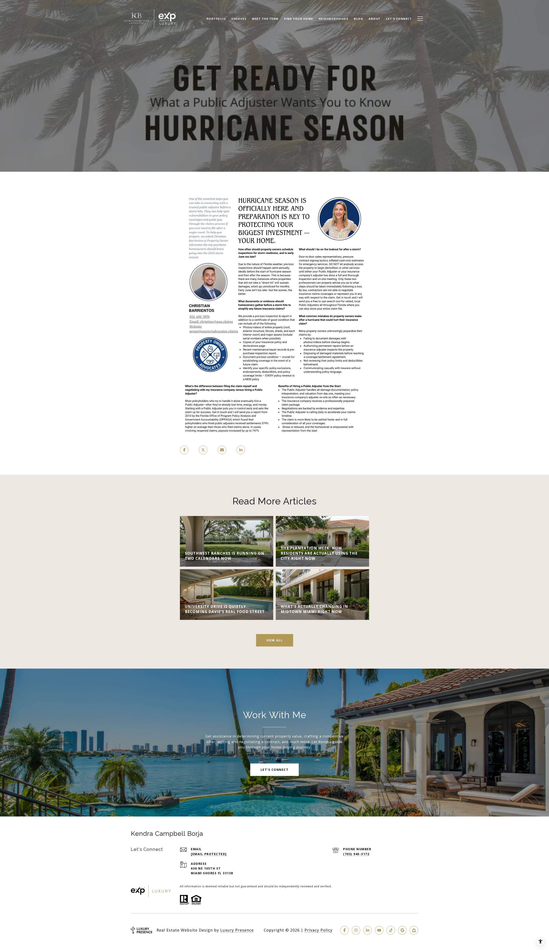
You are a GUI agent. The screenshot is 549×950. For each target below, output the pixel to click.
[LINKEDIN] (367, 930)
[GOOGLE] (402, 930)
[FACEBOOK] (344, 930)
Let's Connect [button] (275, 770)
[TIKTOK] (390, 930)
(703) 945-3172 (356, 854)
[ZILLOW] (414, 930)
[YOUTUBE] (379, 930)
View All (274, 640)
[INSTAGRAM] (356, 930)
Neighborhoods (333, 19)
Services (238, 19)
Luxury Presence (237, 930)
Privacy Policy (318, 930)
